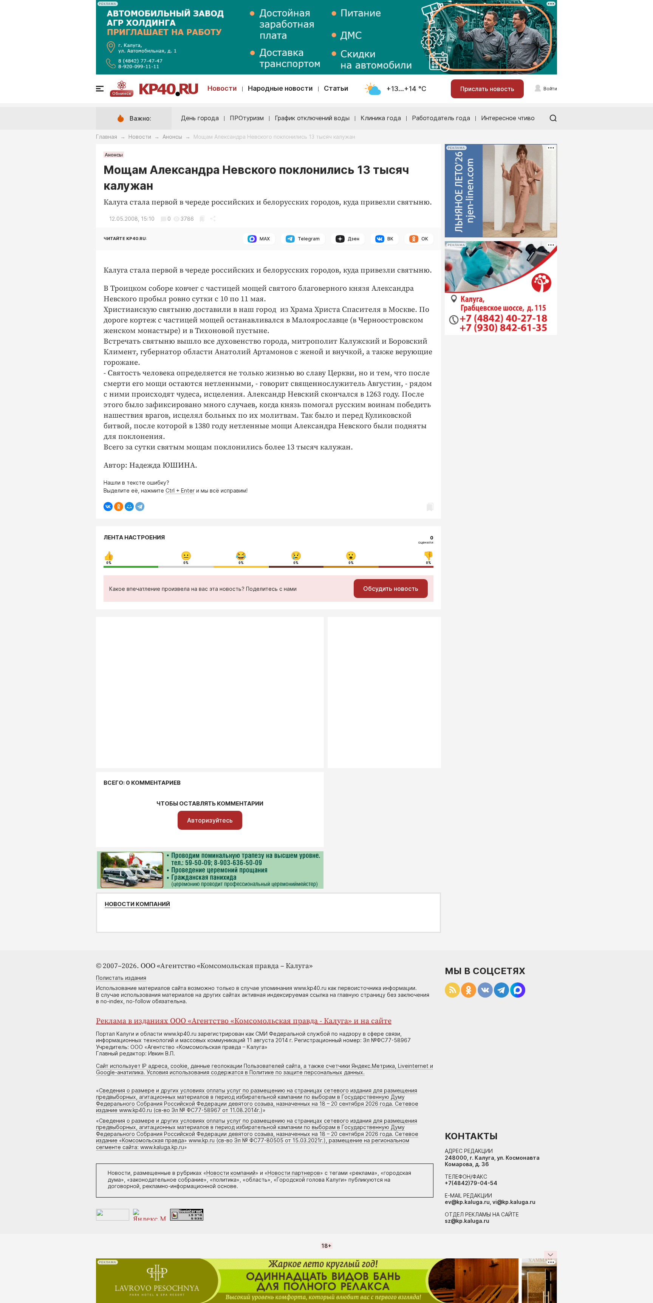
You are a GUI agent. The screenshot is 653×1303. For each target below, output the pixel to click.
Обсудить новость (390, 588)
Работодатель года (441, 118)
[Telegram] (139, 506)
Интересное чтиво (508, 118)
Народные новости (280, 88)
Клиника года (381, 118)
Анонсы (172, 136)
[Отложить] (202, 218)
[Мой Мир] (129, 506)
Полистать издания (121, 978)
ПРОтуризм (247, 118)
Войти (550, 88)
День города (200, 118)
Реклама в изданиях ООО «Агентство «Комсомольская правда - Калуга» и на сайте (243, 1021)
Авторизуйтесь (210, 820)
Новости (222, 88)
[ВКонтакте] (108, 506)
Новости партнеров (294, 1173)
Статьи (336, 88)
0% (108, 563)
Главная (106, 136)
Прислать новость (487, 89)
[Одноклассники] (118, 506)
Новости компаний (137, 904)
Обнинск (121, 93)
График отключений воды (312, 118)
